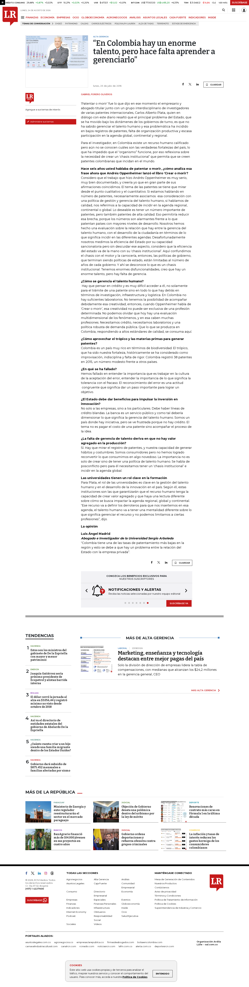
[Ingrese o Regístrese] (243, 10)
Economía (127, 891)
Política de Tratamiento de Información (176, 899)
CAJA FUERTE (177, 17)
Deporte (194, 802)
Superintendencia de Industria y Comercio (178, 907)
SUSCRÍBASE (239, 2)
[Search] (223, 10)
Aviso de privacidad (165, 891)
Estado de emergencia (184, 24)
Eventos (125, 899)
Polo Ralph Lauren (125, 24)
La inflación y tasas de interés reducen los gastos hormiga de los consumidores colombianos (204, 841)
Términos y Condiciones (168, 895)
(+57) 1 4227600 (34, 888)
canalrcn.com (68, 946)
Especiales (100, 899)
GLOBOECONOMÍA (92, 17)
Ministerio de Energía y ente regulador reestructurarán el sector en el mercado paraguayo (70, 813)
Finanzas (71, 903)
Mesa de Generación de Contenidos (174, 879)
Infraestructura (102, 907)
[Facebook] (183, 84)
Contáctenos (162, 887)
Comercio (194, 830)
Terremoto (163, 24)
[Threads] (53, 874)
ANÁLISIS (135, 17)
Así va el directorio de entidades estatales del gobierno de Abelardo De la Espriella (49, 725)
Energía (34, 669)
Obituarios (99, 912)
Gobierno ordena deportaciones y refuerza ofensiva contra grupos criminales (138, 839)
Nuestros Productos (166, 883)
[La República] (10, 16)
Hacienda (35, 646)
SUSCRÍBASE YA (179, 603)
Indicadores (72, 907)
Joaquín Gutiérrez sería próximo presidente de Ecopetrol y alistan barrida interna (48, 678)
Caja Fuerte (100, 883)
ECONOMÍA (47, 17)
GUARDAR (215, 84)
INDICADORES (197, 17)
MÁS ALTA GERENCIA (203, 690)
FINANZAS (32, 17)
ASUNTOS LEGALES (155, 17)
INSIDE (212, 17)
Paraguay (59, 802)
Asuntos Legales (75, 883)
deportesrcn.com (164, 946)
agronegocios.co (63, 942)
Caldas (84, 24)
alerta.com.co (143, 946)
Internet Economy (76, 912)
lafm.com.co (125, 946)
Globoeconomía (130, 903)
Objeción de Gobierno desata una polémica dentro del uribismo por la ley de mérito (137, 811)
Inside (124, 907)
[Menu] (23, 17)
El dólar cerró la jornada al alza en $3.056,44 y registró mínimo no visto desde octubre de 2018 (48, 701)
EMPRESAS (63, 17)
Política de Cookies (134, 977)
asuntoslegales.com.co (38, 942)
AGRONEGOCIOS (117, 17)
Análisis (125, 879)
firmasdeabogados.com (120, 942)
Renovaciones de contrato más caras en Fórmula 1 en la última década (204, 811)
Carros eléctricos (101, 24)
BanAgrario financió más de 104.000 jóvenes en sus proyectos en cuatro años (69, 839)
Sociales (71, 924)
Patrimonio (71, 24)
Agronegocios (74, 879)
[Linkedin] (197, 84)
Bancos (58, 830)
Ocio (124, 912)
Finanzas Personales (105, 903)
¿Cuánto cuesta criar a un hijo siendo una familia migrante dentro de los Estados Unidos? (50, 747)
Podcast (71, 916)
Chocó (58, 24)
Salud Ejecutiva (129, 916)
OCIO (75, 17)
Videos (97, 924)
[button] (85, 591)
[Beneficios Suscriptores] (233, 10)
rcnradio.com (86, 946)
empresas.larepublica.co (90, 942)
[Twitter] (190, 84)
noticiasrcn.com (106, 946)
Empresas (71, 899)
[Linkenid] (41, 874)
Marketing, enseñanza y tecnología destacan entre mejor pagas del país (161, 656)
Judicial (125, 802)
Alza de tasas (146, 24)
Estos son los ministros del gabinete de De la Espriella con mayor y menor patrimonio (48, 655)
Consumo (71, 891)
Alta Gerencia (101, 879)
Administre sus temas (42, 121)
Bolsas (34, 693)
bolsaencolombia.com (149, 942)
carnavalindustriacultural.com (41, 946)
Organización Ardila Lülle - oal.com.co (209, 943)
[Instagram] (47, 874)
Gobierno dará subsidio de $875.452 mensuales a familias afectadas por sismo (50, 767)
